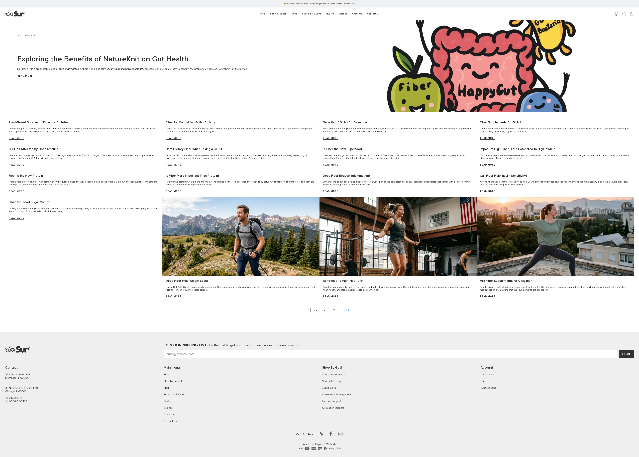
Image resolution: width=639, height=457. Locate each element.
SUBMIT (626, 354)
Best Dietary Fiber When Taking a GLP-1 (194, 149)
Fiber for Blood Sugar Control (29, 202)
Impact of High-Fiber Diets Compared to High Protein (517, 149)
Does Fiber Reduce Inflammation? (346, 176)
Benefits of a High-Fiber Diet (343, 281)
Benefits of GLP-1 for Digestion (345, 122)
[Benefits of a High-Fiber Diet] (398, 236)
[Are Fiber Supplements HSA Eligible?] (555, 236)
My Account (487, 374)
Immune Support (331, 401)
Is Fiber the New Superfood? (343, 149)
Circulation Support (333, 408)
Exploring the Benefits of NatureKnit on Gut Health (103, 58)
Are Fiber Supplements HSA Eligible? (506, 281)
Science (168, 408)
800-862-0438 (18, 401)
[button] (279, 14)
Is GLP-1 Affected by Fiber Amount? (34, 149)
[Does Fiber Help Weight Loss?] (241, 236)
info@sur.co (15, 398)
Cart (483, 381)
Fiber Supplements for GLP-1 (500, 122)
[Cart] (632, 14)
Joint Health (329, 388)
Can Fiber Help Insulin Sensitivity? (503, 176)
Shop (167, 374)
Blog (166, 388)
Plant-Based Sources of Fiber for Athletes (38, 122)
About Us (169, 414)
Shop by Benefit (173, 381)
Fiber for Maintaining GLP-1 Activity (190, 122)
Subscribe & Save (174, 394)
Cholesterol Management (336, 394)
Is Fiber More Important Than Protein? (192, 176)
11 (334, 309)
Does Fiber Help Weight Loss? (187, 281)
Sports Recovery (331, 381)
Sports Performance (333, 374)
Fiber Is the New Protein (26, 176)
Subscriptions (488, 388)
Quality (168, 401)
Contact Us (170, 421)
